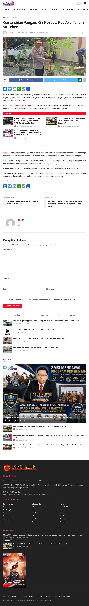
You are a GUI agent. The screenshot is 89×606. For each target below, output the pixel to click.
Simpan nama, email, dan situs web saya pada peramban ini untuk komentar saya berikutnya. (40, 299)
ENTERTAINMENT (68, 10)
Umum (62, 525)
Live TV (34, 519)
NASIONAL (34, 10)
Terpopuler (64, 519)
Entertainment (8, 519)
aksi (74, 105)
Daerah (5, 516)
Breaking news (8, 510)
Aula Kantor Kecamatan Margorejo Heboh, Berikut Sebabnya (35, 347)
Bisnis (5, 507)
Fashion (6, 522)
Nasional (34, 525)
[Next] (46, 145)
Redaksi (13, 596)
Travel (62, 522)
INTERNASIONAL (19, 10)
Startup (63, 516)
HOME (7, 10)
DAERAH (44, 10)
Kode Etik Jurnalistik (26, 596)
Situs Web (50, 289)
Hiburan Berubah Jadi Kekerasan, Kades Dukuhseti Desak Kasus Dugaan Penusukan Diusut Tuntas (49, 445)
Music (33, 522)
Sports (62, 513)
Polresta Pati (18, 105)
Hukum (5, 525)
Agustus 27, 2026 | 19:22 (25, 138)
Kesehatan (35, 513)
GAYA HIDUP (83, 10)
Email (6, 289)
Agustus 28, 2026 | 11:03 (69, 126)
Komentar (7, 250)
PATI (5, 94)
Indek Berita (36, 504)
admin (12, 33)
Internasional (36, 510)
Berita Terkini (12, 17)
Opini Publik (64, 507)
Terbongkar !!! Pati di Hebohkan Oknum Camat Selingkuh (34, 329)
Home (5, 17)
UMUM (54, 10)
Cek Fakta (6, 513)
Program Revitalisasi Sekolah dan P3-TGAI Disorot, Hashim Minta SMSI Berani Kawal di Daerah (27, 121)
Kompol (28, 105)
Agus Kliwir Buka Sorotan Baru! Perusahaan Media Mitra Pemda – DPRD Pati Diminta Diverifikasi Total (28, 132)
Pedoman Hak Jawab (62, 596)
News (62, 504)
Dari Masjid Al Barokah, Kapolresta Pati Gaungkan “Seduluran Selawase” (71, 121)
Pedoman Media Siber (44, 596)
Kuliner (34, 516)
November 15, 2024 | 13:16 (27, 33)
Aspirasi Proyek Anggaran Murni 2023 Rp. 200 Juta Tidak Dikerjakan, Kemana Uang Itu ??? (46, 321)
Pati (24, 100)
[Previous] (42, 145)
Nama (6, 279)
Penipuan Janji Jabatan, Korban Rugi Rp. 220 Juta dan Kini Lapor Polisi (39, 338)
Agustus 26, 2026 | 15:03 (24, 447)
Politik (62, 510)
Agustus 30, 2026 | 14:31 (25, 126)
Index (33, 507)
